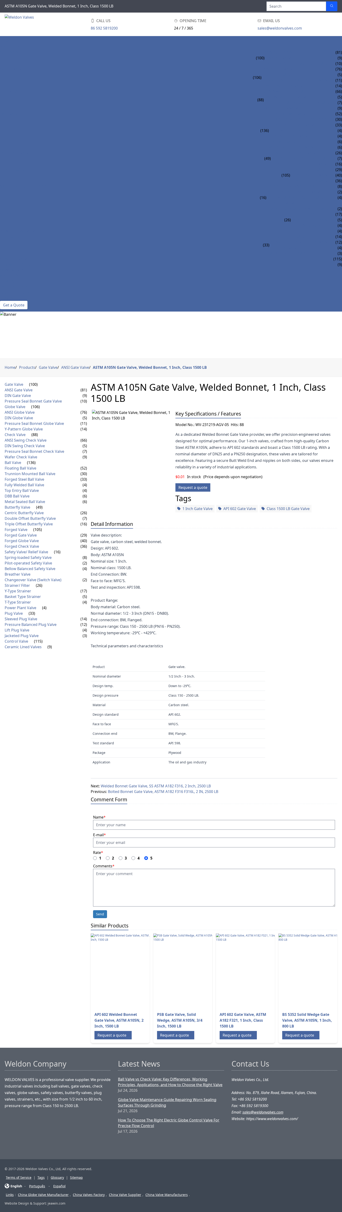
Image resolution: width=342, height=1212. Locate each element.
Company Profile (17, 281)
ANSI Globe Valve (278, 69)
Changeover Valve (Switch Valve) (299, 208)
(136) (264, 130)
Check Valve (11, 91)
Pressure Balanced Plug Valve (299, 242)
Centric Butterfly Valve (294, 152)
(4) (85, 484)
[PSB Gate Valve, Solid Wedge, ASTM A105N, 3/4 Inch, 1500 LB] (190, 970)
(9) (85, 395)
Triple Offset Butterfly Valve (300, 164)
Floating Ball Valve (288, 113)
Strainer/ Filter (15, 214)
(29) (83, 535)
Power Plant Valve (18, 231)
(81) (83, 390)
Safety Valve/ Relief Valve (25, 186)
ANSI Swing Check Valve (287, 91)
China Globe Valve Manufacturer (43, 1194)
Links (10, 1194)
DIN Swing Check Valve (286, 97)
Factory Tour (13, 286)
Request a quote (192, 487)
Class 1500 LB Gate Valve (288, 508)
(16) (263, 197)
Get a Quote (13, 305)
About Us (9, 275)
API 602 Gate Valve (239, 508)
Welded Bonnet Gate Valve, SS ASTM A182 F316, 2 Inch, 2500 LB (156, 786)
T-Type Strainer (305, 225)
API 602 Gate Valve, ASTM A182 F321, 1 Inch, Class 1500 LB (243, 1020)
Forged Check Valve (309, 180)
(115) (38, 641)
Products (10, 46)
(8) (85, 557)
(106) (257, 77)
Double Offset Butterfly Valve (301, 158)
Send (100, 914)
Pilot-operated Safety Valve (294, 192)
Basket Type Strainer (311, 219)
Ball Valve (10, 113)
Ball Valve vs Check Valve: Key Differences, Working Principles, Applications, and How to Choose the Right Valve (170, 1082)
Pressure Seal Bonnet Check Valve (298, 102)
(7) (85, 451)
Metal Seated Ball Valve (292, 147)
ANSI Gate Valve (280, 52)
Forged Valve (13, 169)
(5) (85, 417)
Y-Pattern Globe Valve (283, 85)
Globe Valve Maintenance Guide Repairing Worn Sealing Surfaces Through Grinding (167, 1102)
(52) (83, 468)
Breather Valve (281, 203)
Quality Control (17, 292)
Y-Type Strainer (306, 214)
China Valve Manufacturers (166, 1194)
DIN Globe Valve (277, 74)
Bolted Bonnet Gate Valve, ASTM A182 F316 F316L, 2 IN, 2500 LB (163, 791)
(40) (83, 540)
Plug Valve (10, 236)
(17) (83, 591)
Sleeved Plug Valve (288, 236)
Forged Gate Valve (308, 169)
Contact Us (11, 298)
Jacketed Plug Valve (289, 253)
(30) (83, 473)
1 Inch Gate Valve (197, 508)
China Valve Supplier (125, 1194)
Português (37, 1186)
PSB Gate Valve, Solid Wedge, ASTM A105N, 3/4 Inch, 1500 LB (179, 1020)
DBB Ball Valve (283, 141)
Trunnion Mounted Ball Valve (299, 119)
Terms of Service (18, 1177)
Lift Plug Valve (284, 247)
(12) (83, 624)
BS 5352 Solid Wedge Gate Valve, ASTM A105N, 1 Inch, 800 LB (307, 1020)
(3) (85, 635)
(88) (260, 99)
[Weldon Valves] (42, 24)
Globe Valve (12, 69)
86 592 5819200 (104, 28)
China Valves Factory (89, 1194)
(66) (83, 440)
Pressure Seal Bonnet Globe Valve (296, 80)
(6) (85, 496)
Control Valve (14, 259)
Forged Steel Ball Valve (292, 125)
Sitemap (76, 1177)
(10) (83, 401)
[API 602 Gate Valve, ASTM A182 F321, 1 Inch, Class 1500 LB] (253, 970)
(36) (83, 546)
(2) (85, 563)
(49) (267, 158)
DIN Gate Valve (279, 57)
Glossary (57, 1177)
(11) (83, 423)
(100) (260, 57)
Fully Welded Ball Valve (292, 130)
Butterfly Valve (15, 152)
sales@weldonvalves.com (280, 28)
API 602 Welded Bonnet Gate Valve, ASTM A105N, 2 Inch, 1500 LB (119, 1020)
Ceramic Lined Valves (20, 264)
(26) (287, 219)
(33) (266, 245)
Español (59, 1186)
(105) (286, 175)
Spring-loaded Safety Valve (293, 186)
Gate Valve (10, 52)
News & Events (14, 270)
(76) (83, 412)
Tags (41, 1177)
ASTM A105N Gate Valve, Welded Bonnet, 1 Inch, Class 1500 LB (150, 367)
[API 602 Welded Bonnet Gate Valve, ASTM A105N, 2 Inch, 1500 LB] (128, 970)
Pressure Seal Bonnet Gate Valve (297, 63)
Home (5, 41)
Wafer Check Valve (282, 108)
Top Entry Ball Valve (289, 136)
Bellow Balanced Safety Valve (296, 197)
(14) (83, 429)
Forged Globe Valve (310, 175)
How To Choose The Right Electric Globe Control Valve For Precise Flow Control (168, 1123)
